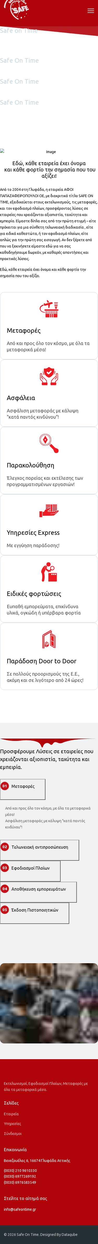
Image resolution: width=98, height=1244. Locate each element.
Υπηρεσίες (12, 1124)
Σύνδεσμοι (13, 1134)
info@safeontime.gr (20, 1209)
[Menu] (91, 11)
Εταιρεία (11, 1114)
